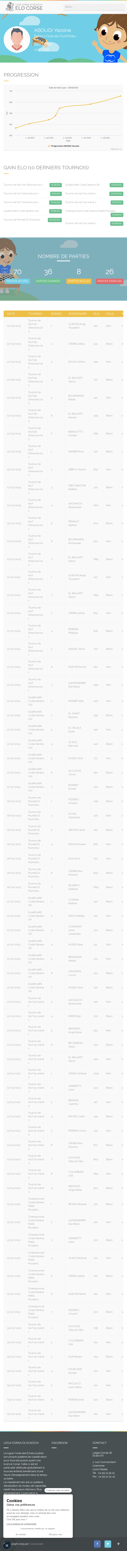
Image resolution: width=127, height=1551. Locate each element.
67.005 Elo (54, 219)
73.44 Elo (55, 202)
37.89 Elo (55, 211)
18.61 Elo (56, 193)
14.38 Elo (55, 184)
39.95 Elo (117, 202)
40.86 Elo (117, 223)
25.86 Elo (117, 214)
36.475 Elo (116, 184)
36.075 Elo (116, 193)
